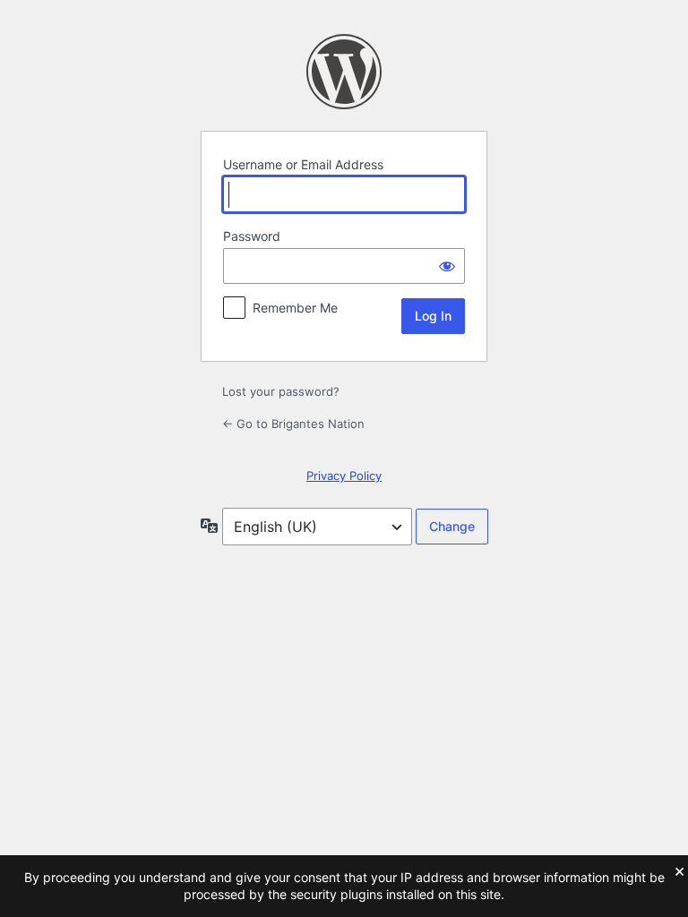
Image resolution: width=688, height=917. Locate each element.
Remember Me (295, 307)
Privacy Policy (344, 475)
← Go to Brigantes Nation (293, 423)
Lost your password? (281, 391)
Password (251, 236)
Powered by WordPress (344, 71)
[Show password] (447, 266)
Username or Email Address (303, 164)
